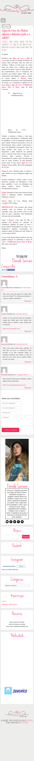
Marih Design (24, 722)
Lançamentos (5, 44)
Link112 (4, 601)
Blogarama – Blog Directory (9, 604)
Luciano (3, 314)
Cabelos (16, 41)
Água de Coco (18, 44)
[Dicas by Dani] (17, 9)
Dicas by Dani (29, 720)
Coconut (22, 47)
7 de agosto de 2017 (22, 375)
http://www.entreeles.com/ (11, 328)
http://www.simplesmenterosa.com (14, 385)
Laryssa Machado (7, 288)
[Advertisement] (17, 662)
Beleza (11, 41)
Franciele (4, 375)
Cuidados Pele (24, 41)
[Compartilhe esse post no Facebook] (11, 270)
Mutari (27, 47)
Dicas (30, 41)
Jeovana (4, 344)
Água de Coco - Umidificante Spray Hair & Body (17, 45)
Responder (27, 301)
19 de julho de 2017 (21, 314)
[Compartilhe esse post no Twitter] (3, 270)
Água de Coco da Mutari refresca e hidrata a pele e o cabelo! (16, 34)
